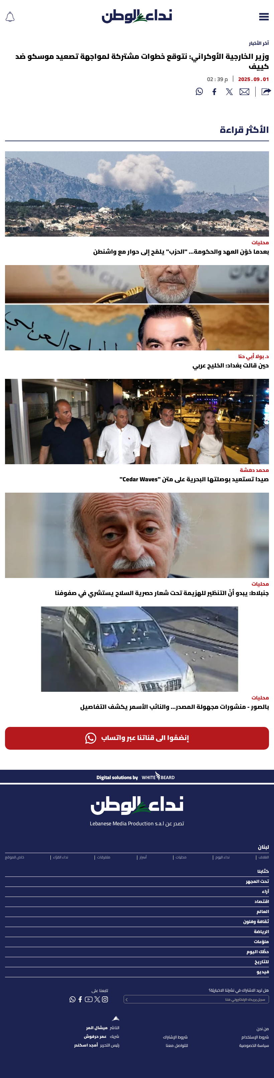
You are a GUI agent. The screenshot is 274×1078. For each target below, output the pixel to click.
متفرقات (103, 857)
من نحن (263, 1029)
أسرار (143, 857)
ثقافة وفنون (256, 922)
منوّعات (261, 942)
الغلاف (264, 857)
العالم (263, 912)
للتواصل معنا (177, 1046)
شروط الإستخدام (255, 1037)
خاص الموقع (14, 857)
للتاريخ (262, 962)
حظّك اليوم (258, 952)
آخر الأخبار (259, 43)
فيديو (263, 972)
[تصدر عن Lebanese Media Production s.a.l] (137, 803)
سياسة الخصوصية (254, 1046)
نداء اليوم (223, 857)
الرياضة (261, 932)
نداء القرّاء (60, 857)
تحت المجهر (257, 882)
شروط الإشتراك (175, 1037)
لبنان (263, 847)
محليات (181, 857)
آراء (265, 892)
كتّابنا (263, 871)
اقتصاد (262, 902)
